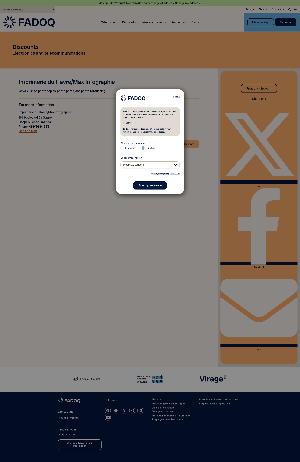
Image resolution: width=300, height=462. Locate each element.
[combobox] (150, 164)
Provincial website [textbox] (133, 165)
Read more (128, 123)
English (151, 148)
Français (130, 148)
